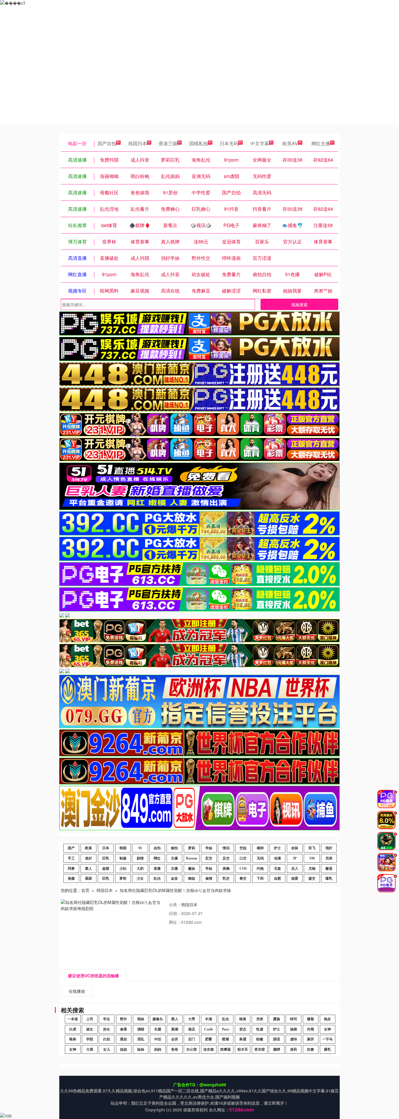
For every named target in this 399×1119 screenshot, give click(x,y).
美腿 (71, 878)
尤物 (311, 869)
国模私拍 (198, 143)
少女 (140, 878)
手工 (71, 858)
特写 (293, 1019)
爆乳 (328, 878)
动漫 (277, 858)
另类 (328, 858)
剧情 (140, 858)
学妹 (208, 848)
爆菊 (310, 1019)
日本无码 (229, 143)
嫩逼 (328, 869)
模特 (260, 848)
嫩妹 (191, 869)
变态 (242, 1029)
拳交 (243, 878)
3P (294, 858)
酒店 (191, 1029)
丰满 (208, 1019)
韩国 (122, 848)
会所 (174, 1039)
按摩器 (225, 1049)
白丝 (106, 1039)
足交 (226, 858)
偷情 (208, 878)
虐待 (293, 1039)
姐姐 (123, 1049)
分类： (175, 904)
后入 (294, 869)
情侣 (226, 848)
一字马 (327, 1039)
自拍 (157, 848)
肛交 (208, 858)
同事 (71, 869)
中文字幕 (259, 143)
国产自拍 (107, 143)
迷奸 (88, 858)
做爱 (294, 878)
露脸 (276, 1019)
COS (243, 869)
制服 (122, 858)
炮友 (327, 1019)
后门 (191, 1039)
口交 (243, 858)
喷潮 (225, 1039)
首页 (85, 890)
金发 (174, 878)
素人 (88, 869)
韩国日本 (137, 143)
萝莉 (191, 848)
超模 (105, 869)
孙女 (106, 1029)
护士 (277, 848)
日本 (105, 848)
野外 (123, 1019)
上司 (89, 1019)
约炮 (260, 869)
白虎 (72, 1029)
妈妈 (157, 1049)
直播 (157, 869)
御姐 (191, 878)
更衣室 (259, 1049)
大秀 (191, 1019)
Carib (208, 1029)
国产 (71, 848)
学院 (89, 1039)
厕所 (310, 1039)
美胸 (226, 869)
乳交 (226, 878)
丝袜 (294, 848)
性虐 (259, 1029)
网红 (157, 858)
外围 (310, 1029)
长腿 (157, 1029)
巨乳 (105, 858)
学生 (106, 1019)
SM (312, 858)
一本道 (72, 1019)
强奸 (328, 848)
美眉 (242, 1039)
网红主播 (320, 143)
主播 (174, 858)
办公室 (191, 1049)
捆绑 (276, 1049)
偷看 (123, 1029)
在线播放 (77, 991)
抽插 (293, 1029)
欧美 (88, 848)
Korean (191, 858)
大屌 (89, 1049)
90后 (157, 1039)
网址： (175, 922)
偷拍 (174, 848)
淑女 (89, 1029)
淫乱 (140, 1039)
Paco (225, 1029)
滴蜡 (140, 1029)
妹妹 (140, 1049)
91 (140, 848)
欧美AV (290, 143)
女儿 (106, 1049)
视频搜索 (299, 304)
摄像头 (157, 1019)
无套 (277, 869)
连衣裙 (208, 1049)
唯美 (242, 1019)
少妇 (122, 869)
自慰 (277, 878)
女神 (327, 1029)
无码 (260, 858)
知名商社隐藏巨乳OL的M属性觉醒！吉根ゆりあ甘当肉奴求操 (175, 890)
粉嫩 (259, 1039)
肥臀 (208, 1039)
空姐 (243, 848)
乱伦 (157, 878)
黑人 (174, 1019)
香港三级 (168, 143)
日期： (175, 913)
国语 (276, 1039)
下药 (260, 878)
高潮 (174, 1029)
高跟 (88, 878)
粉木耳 (242, 1049)
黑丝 (123, 1039)
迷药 (293, 1049)
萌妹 (140, 1019)
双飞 (311, 848)
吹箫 (310, 1049)
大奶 (140, 869)
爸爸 (174, 1049)
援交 (311, 878)
